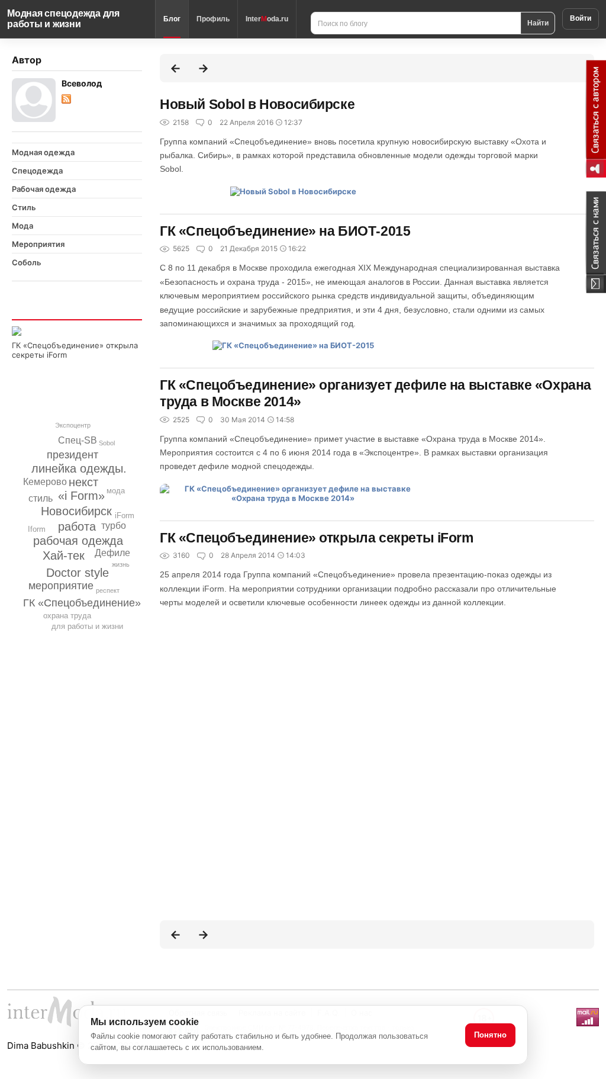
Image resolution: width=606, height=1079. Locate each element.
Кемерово (45, 482)
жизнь (121, 564)
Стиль (24, 207)
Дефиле (112, 553)
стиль (40, 498)
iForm (124, 515)
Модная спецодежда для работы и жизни (63, 18)
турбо (113, 526)
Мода (22, 225)
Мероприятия (38, 244)
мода (116, 490)
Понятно (490, 1034)
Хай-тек (64, 555)
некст (83, 482)
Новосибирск (76, 511)
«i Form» (81, 495)
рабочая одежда (78, 540)
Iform (37, 529)
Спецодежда (37, 170)
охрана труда (67, 615)
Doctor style (77, 572)
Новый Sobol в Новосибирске (257, 104)
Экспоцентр (73, 425)
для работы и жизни (87, 626)
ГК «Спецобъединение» (82, 603)
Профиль (213, 19)
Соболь (26, 262)
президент (72, 455)
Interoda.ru (267, 19)
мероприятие (61, 586)
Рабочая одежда (44, 189)
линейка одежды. (79, 468)
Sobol (107, 443)
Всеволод (82, 83)
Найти (538, 22)
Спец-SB (77, 440)
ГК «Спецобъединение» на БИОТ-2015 (285, 231)
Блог (171, 19)
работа (77, 526)
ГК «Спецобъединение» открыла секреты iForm (316, 537)
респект (108, 590)
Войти (580, 18)
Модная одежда (43, 152)
